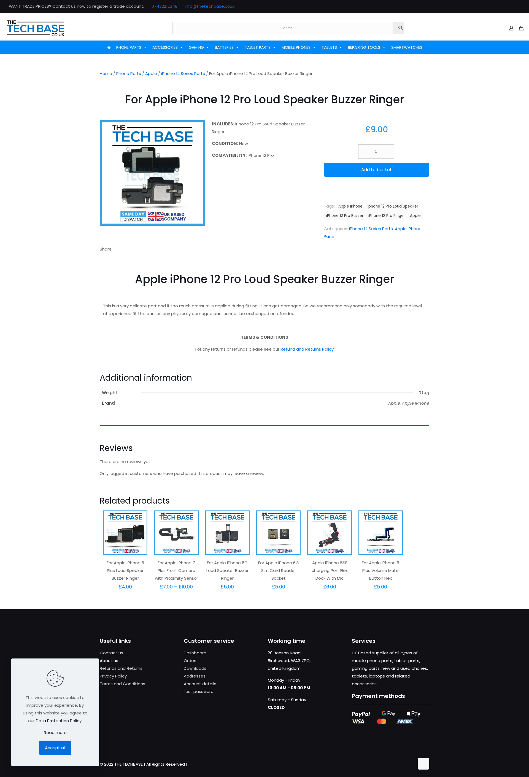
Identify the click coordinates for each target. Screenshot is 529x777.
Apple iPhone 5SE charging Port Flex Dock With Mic (330, 570)
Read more (55, 732)
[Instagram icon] (517, 6)
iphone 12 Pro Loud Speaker (393, 206)
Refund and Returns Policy (307, 349)
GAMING (196, 47)
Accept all (55, 748)
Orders (191, 660)
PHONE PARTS (128, 47)
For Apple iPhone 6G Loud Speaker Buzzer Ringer (227, 570)
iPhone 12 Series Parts (183, 73)
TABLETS (329, 47)
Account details (200, 684)
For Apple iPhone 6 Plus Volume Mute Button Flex (380, 570)
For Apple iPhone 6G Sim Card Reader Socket (278, 570)
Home (106, 73)
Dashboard (195, 653)
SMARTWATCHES (406, 47)
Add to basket (376, 169)
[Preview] (140, 542)
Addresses (195, 676)
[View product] (140, 530)
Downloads (195, 668)
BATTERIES (224, 47)
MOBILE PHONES (296, 47)
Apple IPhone (350, 206)
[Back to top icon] (423, 764)
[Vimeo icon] (510, 6)
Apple (151, 73)
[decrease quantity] (364, 151)
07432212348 (164, 6)
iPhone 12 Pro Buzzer (344, 215)
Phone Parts (128, 73)
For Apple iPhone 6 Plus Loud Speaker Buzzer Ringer (125, 570)
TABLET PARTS (258, 47)
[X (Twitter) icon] (503, 6)
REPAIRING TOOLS (364, 47)
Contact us (111, 653)
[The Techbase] (36, 28)
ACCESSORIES (165, 47)
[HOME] (109, 47)
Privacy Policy (113, 676)
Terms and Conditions (122, 684)
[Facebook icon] (496, 6)
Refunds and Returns (121, 668)
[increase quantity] (388, 151)
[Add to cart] (140, 518)
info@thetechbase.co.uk (210, 6)
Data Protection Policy (59, 721)
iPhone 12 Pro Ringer (386, 215)
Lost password (199, 691)
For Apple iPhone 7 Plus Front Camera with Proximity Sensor (176, 570)
